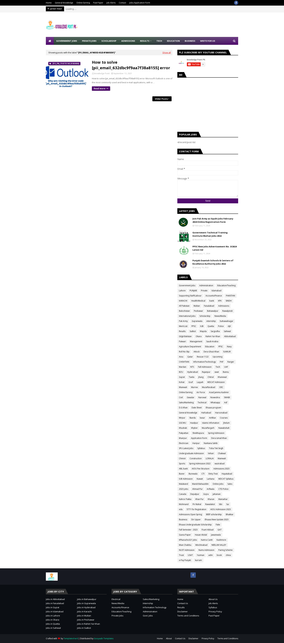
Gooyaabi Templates (103, 638)
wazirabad (220, 463)
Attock (197, 351)
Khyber (194, 428)
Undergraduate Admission (191, 453)
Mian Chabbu (185, 545)
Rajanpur (206, 372)
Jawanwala (216, 534)
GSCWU (182, 422)
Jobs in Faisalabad (55, 603)
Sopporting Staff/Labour (190, 295)
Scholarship (205, 316)
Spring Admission (216, 433)
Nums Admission (206, 550)
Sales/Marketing (186, 402)
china (228, 555)
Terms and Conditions (188, 615)
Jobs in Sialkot (84, 627)
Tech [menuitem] (159, 40)
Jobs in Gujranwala (86, 603)
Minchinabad (201, 545)
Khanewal (222, 377)
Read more (99, 88)
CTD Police (223, 489)
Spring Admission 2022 (200, 463)
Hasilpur (194, 422)
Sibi (220, 504)
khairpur (183, 438)
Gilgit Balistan (185, 336)
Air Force (201, 392)
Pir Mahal (197, 504)
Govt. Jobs (148, 615)
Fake (218, 524)
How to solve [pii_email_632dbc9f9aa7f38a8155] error (131, 64)
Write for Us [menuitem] (207, 40)
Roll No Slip (184, 351)
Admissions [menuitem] (128, 40)
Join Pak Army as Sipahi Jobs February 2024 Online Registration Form (212, 220)
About (169, 638)
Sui (227, 504)
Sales (229, 483)
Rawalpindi (227, 311)
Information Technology (154, 607)
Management (196, 341)
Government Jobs (187, 285)
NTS (192, 366)
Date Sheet (197, 407)
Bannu (226, 372)
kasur (202, 417)
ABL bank (183, 468)
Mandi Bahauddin (200, 483)
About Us (213, 599)
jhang (200, 377)
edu (181, 509)
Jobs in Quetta (53, 623)
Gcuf (191, 382)
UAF (226, 366)
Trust (181, 555)
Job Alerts (111, 2)
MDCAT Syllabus (225, 478)
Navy (229, 346)
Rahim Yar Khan (213, 336)
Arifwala (210, 489)
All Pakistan (184, 305)
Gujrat (182, 377)
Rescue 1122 (203, 356)
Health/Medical (198, 300)
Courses (224, 417)
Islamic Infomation (210, 422)
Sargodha (215, 331)
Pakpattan (183, 433)
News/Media (220, 316)
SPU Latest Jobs (186, 448)
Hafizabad (206, 412)
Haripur (196, 443)
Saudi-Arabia (212, 341)
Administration (206, 285)
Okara (198, 336)
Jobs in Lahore (53, 615)
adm (210, 555)
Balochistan (184, 311)
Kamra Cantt (207, 539)
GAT (220, 529)
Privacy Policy (215, 611)
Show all (166, 52)
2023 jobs (183, 489)
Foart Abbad (207, 529)
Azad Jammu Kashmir (219, 392)
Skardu (192, 417)
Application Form (199, 438)
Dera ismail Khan (219, 438)
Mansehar (223, 499)
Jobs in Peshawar (85, 619)
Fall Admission (205, 366)
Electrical (116, 599)
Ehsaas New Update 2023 (216, 519)
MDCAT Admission (216, 382)
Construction (196, 458)
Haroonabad (221, 412)
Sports (182, 463)
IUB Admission (186, 478)
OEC (221, 387)
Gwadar (190, 397)
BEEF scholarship (214, 514)
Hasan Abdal (201, 534)
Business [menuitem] (190, 40)
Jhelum (226, 422)
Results (182, 331)
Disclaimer (182, 611)
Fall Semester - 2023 (188, 529)
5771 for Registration (196, 509)
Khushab (183, 428)
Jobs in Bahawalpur (86, 599)
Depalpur (194, 494)
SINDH (229, 300)
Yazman (200, 555)
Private (204, 290)
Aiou (181, 356)
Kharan (211, 499)
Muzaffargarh (208, 428)
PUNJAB (193, 290)
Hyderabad (192, 372)
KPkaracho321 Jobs (188, 539)
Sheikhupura (198, 433)
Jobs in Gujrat (52, 607)
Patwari (182, 341)
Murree (194, 387)
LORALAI (210, 458)
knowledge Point (102, 73)
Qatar (190, 356)
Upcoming (217, 356)
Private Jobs (117, 615)
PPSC (193, 326)
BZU (181, 372)
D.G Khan (183, 407)
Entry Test (213, 473)
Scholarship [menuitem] (108, 40)
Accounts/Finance (214, 295)
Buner (182, 473)
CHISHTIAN (184, 361)
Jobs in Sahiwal (53, 627)
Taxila (191, 377)
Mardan (182, 366)
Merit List (183, 326)
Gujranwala (197, 321)
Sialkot (193, 331)
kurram (198, 560)
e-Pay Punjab (185, 560)
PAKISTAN (230, 295)
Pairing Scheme (225, 550)
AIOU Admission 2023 (220, 509)
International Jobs (187, 316)
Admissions (223, 305)
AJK (229, 326)
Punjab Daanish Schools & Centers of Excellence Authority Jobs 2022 (212, 262)
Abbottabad (230, 336)
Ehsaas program (213, 407)
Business (183, 519)
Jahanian (217, 494)
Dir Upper (196, 519)
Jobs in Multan (84, 615)
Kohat (181, 382)
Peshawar (198, 311)
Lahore (182, 290)
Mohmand (184, 504)
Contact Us (182, 603)
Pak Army (183, 321)
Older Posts (161, 98)
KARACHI (183, 300)
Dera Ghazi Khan (211, 351)
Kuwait (200, 478)
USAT (190, 555)
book (219, 555)
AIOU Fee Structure (200, 468)
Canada (182, 494)
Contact (122, 2)
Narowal (202, 397)
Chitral (211, 377)
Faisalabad (209, 305)
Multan (197, 305)
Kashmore (221, 539)
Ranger (230, 361)
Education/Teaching (226, 285)
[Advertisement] (178, 24)
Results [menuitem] (144, 40)
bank (211, 300)
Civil (181, 397)
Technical (202, 402)
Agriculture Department (190, 346)
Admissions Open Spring (190, 514)
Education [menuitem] (173, 40)
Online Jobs (218, 483)
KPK (220, 300)
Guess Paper (185, 534)
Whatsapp (215, 402)
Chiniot (182, 458)
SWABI (227, 397)
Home (49, 2)
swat (216, 372)
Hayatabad (227, 473)
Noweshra (215, 397)
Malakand (183, 483)
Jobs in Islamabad (54, 611)
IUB (201, 326)
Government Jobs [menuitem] (66, 40)
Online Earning (83, 2)
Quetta (211, 326)
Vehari (211, 453)
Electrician (183, 443)
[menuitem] (50, 41)
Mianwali (183, 387)
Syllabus (201, 448)
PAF (221, 361)
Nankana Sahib (211, 443)
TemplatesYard (71, 638)
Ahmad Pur (197, 489)
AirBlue (212, 417)
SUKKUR (227, 351)
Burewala (193, 473)
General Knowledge (64, 2)
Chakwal (222, 453)
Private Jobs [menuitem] (89, 40)
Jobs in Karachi (84, 611)
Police (221, 326)
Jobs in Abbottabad (55, 599)
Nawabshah (223, 428)
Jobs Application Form (139, 2)
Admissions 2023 (221, 468)
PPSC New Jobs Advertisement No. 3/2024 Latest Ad (214, 248)
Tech (218, 366)
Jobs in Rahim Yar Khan (88, 623)
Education (209, 346)
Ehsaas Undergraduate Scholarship (195, 524)
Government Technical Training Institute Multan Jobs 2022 (210, 234)
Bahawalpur (212, 311)
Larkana (210, 478)
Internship (148, 603)
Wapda (203, 331)
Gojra (206, 494)
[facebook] (236, 3)
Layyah (200, 382)
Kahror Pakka (185, 499)
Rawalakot (210, 504)
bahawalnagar (226, 321)
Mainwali (222, 458)
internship (211, 321)
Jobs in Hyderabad (86, 607)
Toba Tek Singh (216, 448)
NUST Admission (186, 550)
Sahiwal (227, 331)
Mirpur (182, 417)
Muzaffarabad (208, 387)
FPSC (220, 346)
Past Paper (98, 2)
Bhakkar (229, 514)
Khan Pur (199, 499)
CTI (202, 473)
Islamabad (216, 290)
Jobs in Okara (52, 619)
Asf (225, 402)
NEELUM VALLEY (219, 545)
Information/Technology (204, 361)
